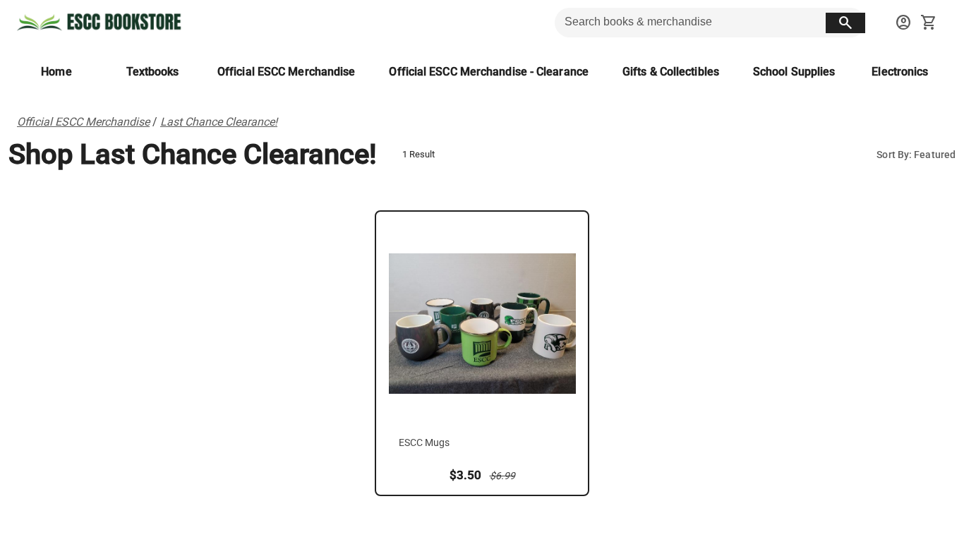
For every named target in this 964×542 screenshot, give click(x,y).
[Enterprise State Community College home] (101, 23)
